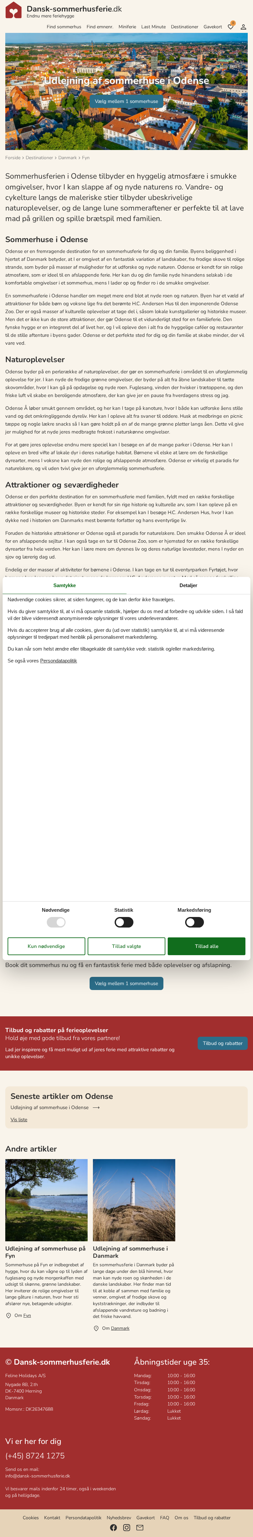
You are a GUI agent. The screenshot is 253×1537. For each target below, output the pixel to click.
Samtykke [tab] (64, 585)
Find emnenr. (100, 27)
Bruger (243, 27)
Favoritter (233, 23)
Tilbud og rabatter (212, 1518)
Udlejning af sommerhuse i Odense (50, 1107)
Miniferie (127, 27)
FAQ (164, 1518)
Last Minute (153, 27)
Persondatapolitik (83, 1518)
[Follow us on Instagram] (126, 1527)
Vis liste (19, 1119)
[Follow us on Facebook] (113, 1528)
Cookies (31, 1518)
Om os (181, 1518)
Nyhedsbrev (119, 1518)
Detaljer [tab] (188, 585)
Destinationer (184, 27)
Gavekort (213, 27)
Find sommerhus (64, 27)
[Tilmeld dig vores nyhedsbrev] (140, 1528)
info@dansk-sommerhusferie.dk (37, 1476)
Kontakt (52, 1518)
